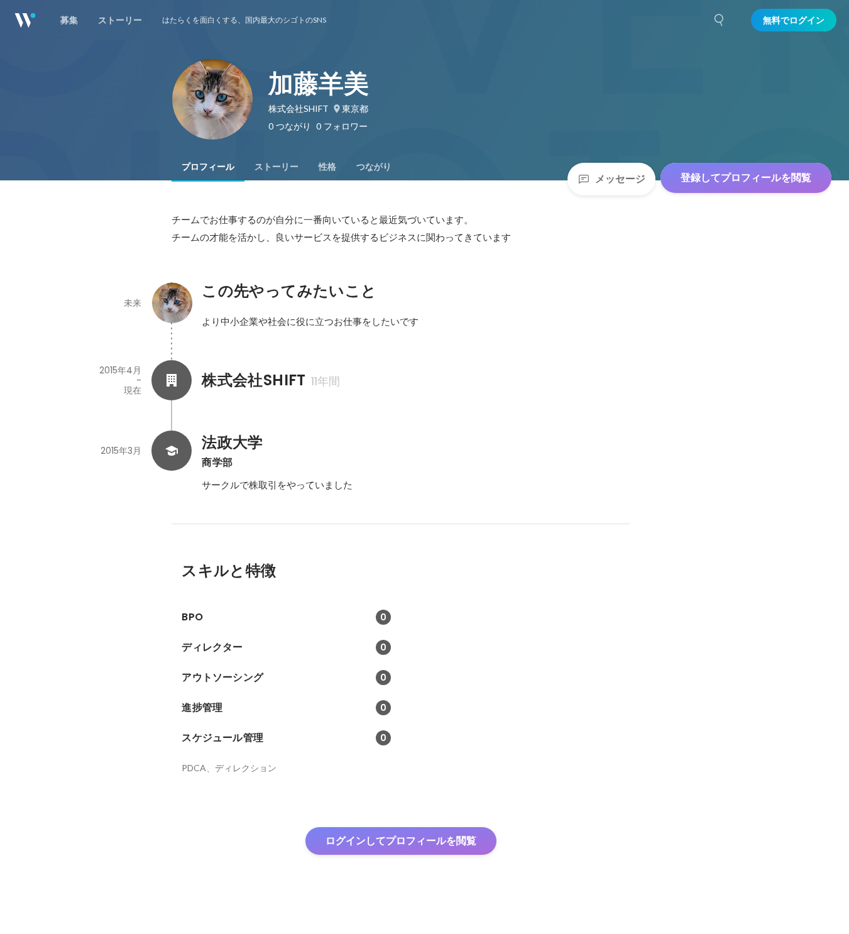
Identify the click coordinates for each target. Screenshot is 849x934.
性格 (327, 166)
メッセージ (620, 179)
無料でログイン (793, 20)
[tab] (208, 166)
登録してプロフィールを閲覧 (746, 177)
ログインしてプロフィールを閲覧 (401, 840)
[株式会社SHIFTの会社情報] (171, 380)
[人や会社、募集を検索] (719, 20)
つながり (374, 166)
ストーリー (277, 166)
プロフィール (208, 166)
